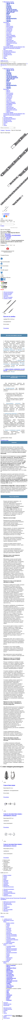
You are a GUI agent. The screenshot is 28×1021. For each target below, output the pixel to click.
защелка (8, 237)
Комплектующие (10, 12)
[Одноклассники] (6, 216)
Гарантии (5, 295)
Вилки (8, 953)
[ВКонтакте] (4, 216)
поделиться (6, 214)
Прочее (8, 960)
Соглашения (6, 907)
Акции (5, 58)
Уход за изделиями (7, 297)
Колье (7, 14)
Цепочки (8, 17)
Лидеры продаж (13, 46)
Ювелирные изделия (8, 1)
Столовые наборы (10, 946)
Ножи (7, 956)
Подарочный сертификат (14, 48)
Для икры (8, 959)
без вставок (8, 236)
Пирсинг (8, 19)
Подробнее (6, 328)
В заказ (2, 225)
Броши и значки (10, 3)
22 (14, 221)
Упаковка (8, 21)
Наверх (2, 916)
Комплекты (9, 8)
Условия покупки (7, 54)
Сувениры (8, 7)
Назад (4, 921)
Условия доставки (7, 293)
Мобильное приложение (9, 901)
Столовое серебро (7, 50)
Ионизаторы (9, 957)
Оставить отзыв (4, 440)
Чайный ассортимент (11, 950)
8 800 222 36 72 (4, 60)
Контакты (5, 910)
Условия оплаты (7, 294)
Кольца (8, 13)
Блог (4, 57)
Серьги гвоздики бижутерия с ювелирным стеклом (12, 814)
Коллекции (6, 22)
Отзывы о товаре (7, 298)
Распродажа (6, 46)
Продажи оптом (7, 53)
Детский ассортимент (11, 9)
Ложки (8, 955)
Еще (4, 49)
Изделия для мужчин (11, 18)
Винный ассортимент (11, 948)
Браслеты (8, 16)
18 (8, 221)
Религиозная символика (12, 10)
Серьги (8, 4)
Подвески (8, 5)
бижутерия (7, 234)
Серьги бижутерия (9, 785)
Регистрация (6, 1018)
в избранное (6, 213)
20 (11, 221)
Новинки (20, 46)
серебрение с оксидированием (13, 235)
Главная (2, 130)
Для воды (8, 947)
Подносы (8, 951)
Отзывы (5, 55)
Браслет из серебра (9, 316)
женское (7, 239)
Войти (5, 1016)
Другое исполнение (8, 292)
